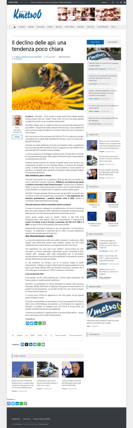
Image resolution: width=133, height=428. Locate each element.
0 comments (18, 59)
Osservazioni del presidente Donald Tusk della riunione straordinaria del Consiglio (103, 321)
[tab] (95, 43)
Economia (40, 26)
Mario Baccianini (64, 57)
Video (88, 326)
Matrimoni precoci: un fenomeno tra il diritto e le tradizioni (108, 272)
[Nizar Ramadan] (113, 197)
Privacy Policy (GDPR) (41, 419)
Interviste (90, 26)
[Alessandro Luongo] (94, 216)
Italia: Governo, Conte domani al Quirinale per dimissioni (103, 119)
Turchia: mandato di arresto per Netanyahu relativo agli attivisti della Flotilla (71, 383)
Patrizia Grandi (113, 223)
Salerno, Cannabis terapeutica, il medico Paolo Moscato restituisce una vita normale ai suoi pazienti (103, 93)
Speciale (80, 26)
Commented (112, 42)
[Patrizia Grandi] (113, 216)
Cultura (31, 26)
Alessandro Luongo (94, 223)
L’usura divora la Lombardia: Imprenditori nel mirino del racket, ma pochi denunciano (103, 78)
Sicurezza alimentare (35, 57)
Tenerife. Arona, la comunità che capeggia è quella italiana (103, 64)
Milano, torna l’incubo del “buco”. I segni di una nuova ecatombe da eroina (108, 258)
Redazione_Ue (94, 204)
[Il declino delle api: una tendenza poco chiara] (48, 86)
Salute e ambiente (21, 57)
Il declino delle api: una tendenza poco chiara (39, 46)
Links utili (26, 419)
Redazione (16, 419)
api (26, 335)
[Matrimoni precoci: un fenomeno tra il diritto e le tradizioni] (92, 273)
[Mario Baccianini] (17, 120)
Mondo (59, 26)
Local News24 (102, 26)
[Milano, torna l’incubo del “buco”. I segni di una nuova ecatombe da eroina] (92, 260)
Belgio (32, 335)
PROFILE (17, 137)
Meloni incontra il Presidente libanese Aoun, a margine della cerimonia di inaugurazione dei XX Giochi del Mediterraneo (50, 2)
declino (40, 335)
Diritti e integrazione (100, 69)
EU (46, 335)
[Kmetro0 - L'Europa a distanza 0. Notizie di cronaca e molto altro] (27, 18)
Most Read (95, 42)
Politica (50, 26)
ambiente (19, 335)
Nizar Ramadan (113, 204)
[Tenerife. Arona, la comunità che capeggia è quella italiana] (104, 54)
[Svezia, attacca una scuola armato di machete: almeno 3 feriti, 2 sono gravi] (48, 370)
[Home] (14, 27)
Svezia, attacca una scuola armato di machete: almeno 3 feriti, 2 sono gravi (47, 383)
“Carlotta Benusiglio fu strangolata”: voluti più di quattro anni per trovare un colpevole (108, 244)
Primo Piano (69, 26)
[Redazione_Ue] (94, 197)
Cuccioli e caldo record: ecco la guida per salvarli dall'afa (103, 106)
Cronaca (22, 26)
